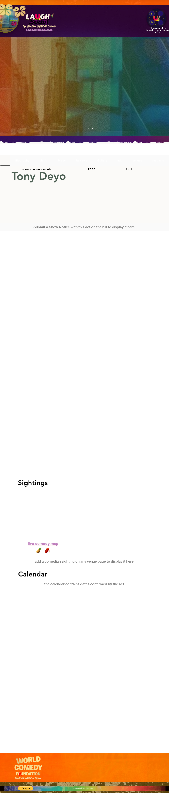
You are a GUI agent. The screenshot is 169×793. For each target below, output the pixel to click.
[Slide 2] (92, 128)
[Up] (156, 11)
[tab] (5, 160)
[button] (25, 788)
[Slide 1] (88, 128)
